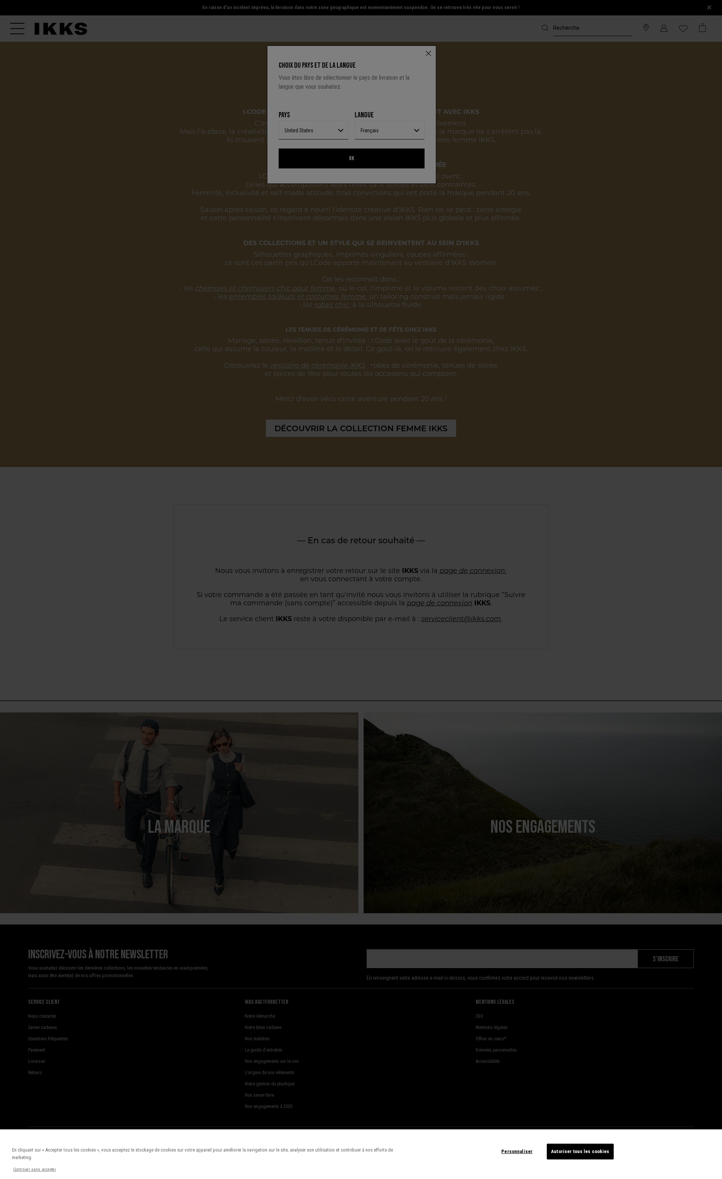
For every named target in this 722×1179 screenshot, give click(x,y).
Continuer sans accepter (34, 1169)
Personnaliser (516, 1151)
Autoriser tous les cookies (580, 1151)
